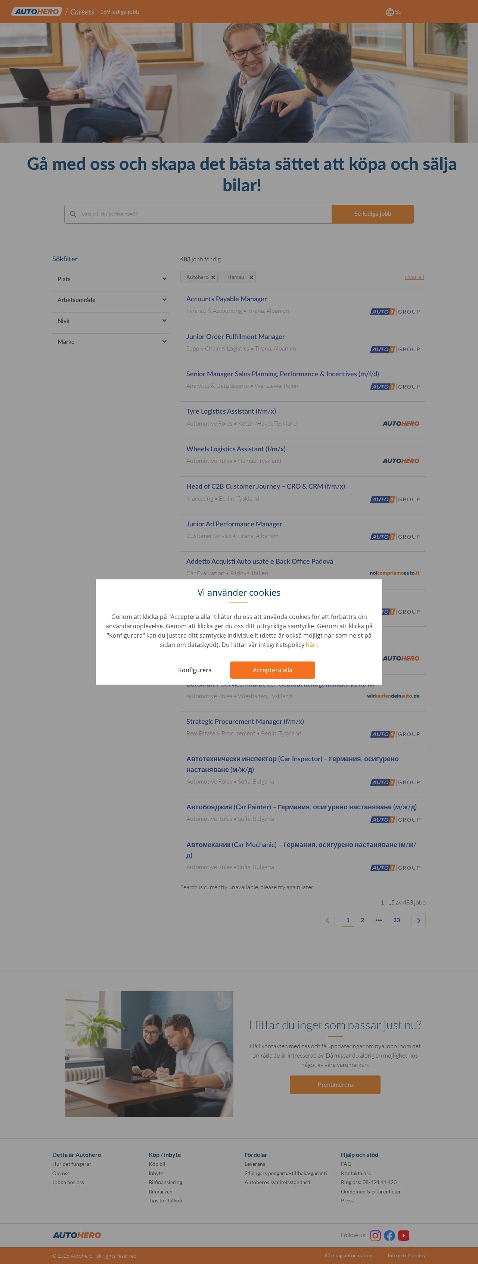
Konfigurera (195, 670)
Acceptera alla (272, 670)
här (311, 645)
